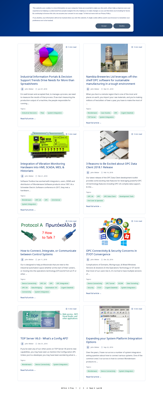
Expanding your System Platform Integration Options (114, 340)
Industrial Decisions (29, 113)
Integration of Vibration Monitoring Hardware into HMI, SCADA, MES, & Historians (43, 167)
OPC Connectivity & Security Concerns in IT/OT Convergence (111, 252)
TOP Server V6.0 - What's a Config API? (44, 338)
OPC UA (38, 200)
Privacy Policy (105, 13)
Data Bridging (36, 288)
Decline (122, 26)
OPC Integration (62, 283)
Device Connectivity (29, 283)
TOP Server (92, 117)
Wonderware (92, 113)
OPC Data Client (110, 196)
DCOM (120, 283)
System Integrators (55, 113)
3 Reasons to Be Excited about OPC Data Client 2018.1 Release (111, 165)
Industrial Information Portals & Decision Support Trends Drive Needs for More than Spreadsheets (47, 80)
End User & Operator (95, 200)
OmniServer (56, 200)
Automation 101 (51, 288)
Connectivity (26, 292)
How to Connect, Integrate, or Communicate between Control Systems (48, 252)
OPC (115, 113)
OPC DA (25, 288)
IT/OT (99, 288)
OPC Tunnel (110, 283)
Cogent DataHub (127, 113)
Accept (104, 26)
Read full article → (28, 118)
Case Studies (105, 113)
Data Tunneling (132, 283)
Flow (42, 113)
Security (91, 288)
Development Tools (126, 196)
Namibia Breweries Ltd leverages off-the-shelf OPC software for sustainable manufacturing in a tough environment (112, 80)
